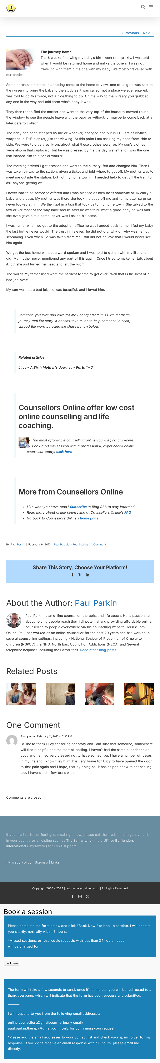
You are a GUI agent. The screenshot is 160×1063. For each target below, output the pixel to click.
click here (64, 452)
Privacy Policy (19, 862)
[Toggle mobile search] (143, 7)
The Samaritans (78, 840)
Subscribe (78, 507)
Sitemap (41, 862)
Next (146, 33)
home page (89, 518)
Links (55, 862)
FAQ (127, 512)
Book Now (11, 963)
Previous (132, 33)
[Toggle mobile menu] (151, 7)
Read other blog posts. (98, 650)
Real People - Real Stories (71, 544)
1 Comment (98, 544)
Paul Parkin (18, 544)
